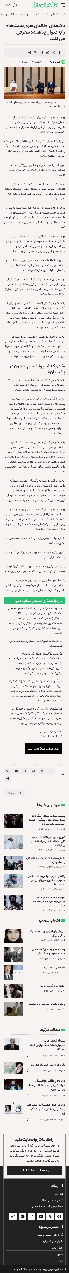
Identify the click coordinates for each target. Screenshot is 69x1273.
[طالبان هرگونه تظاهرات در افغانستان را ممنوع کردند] (13, 863)
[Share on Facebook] (59, 52)
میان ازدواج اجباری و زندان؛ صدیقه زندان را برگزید (47, 933)
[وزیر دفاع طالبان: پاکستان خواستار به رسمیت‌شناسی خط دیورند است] (13, 1084)
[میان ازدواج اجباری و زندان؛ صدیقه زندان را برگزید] (13, 936)
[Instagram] (31, 1216)
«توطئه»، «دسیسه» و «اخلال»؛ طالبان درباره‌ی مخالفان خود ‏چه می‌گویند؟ (49, 901)
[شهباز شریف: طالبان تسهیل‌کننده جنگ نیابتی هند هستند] (13, 1044)
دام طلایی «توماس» (54, 967)
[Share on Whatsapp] (47, 52)
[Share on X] (53, 52)
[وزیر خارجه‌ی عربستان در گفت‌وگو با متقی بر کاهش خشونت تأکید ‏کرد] (13, 1108)
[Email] (16, 771)
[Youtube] (41, 1216)
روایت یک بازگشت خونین (52, 985)
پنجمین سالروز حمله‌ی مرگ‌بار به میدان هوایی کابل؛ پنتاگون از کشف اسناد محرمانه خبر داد (47, 819)
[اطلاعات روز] (45, 5)
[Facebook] (59, 1216)
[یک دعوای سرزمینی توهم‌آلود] (13, 1068)
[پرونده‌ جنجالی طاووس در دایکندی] (13, 1009)
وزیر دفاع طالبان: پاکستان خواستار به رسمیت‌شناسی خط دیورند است (47, 1085)
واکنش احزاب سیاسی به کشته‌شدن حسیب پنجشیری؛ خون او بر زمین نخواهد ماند (46, 880)
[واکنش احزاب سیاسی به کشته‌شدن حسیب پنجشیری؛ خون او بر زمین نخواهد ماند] (13, 881)
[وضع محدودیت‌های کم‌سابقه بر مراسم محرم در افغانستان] (13, 954)
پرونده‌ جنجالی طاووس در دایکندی (47, 1003)
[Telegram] (22, 1216)
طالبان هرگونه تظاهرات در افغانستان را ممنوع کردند (45, 860)
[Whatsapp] (13, 1216)
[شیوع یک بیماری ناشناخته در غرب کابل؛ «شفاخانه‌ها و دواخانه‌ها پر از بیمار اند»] (13, 842)
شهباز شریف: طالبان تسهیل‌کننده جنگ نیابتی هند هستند (47, 1045)
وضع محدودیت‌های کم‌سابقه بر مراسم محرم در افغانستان (48, 951)
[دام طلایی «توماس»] (13, 972)
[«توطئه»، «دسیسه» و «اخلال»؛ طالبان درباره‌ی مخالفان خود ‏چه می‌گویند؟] (13, 902)
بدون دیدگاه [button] (12, 793)
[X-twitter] (50, 1216)
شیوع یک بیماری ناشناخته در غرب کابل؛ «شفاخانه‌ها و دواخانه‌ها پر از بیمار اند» (47, 841)
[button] (62, 5)
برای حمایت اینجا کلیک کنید (43, 748)
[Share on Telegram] (41, 52)
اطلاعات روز (55, 62)
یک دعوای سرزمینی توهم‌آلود (48, 1064)
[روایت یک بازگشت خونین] (13, 991)
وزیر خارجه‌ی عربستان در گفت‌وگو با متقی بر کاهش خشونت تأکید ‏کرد (46, 1109)
